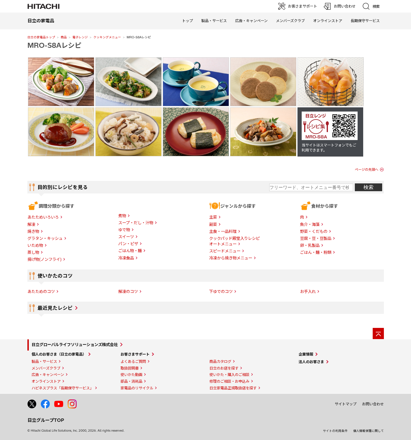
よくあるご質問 (133, 361)
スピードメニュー (224, 251)
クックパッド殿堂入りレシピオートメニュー (234, 241)
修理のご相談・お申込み (229, 381)
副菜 (213, 224)
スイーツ (126, 236)
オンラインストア (327, 20)
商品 (64, 37)
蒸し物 (33, 252)
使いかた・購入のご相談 (229, 374)
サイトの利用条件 (335, 431)
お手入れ (308, 291)
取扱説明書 (130, 368)
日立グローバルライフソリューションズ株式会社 (75, 344)
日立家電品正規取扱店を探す (233, 388)
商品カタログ (220, 361)
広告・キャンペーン (48, 374)
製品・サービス (44, 361)
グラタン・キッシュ (45, 238)
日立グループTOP (45, 420)
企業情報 (306, 354)
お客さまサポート (135, 354)
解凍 (31, 224)
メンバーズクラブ (290, 20)
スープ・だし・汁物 (135, 222)
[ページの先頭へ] (378, 333)
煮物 (122, 215)
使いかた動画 (131, 374)
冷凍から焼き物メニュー (230, 258)
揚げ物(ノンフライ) (44, 259)
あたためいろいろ (43, 217)
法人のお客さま (311, 361)
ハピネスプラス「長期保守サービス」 (62, 388)
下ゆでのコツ (221, 291)
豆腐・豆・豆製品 (315, 238)
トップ (187, 20)
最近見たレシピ (55, 308)
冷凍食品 (126, 258)
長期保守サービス (365, 20)
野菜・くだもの (313, 231)
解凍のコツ (128, 291)
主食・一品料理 (223, 231)
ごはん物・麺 (130, 250)
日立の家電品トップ (41, 37)
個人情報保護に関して (368, 431)
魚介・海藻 (310, 224)
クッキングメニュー (107, 37)
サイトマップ (345, 404)
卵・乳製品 (310, 245)
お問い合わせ (373, 404)
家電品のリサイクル (137, 388)
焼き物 (33, 231)
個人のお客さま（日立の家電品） (59, 354)
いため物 (35, 245)
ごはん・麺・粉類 (315, 252)
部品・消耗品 (131, 381)
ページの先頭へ (366, 169)
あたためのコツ (41, 291)
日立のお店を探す (223, 368)
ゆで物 (124, 229)
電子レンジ (80, 37)
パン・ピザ (128, 243)
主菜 (213, 217)
